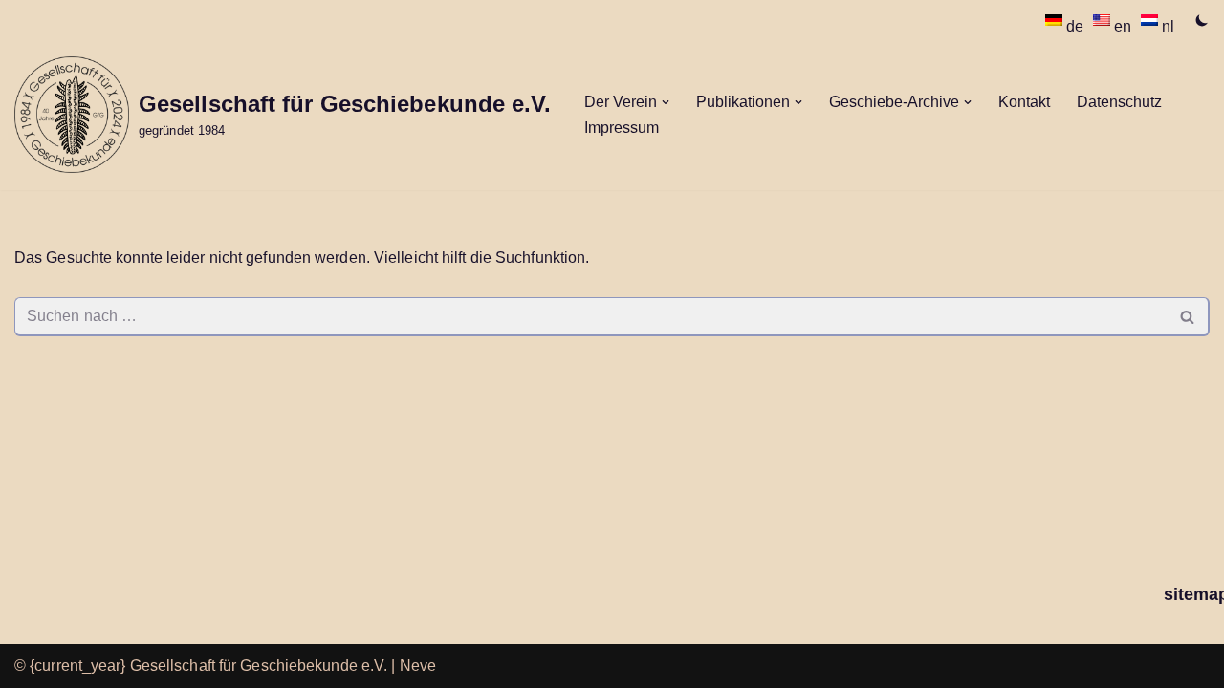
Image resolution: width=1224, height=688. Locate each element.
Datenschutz (1119, 102)
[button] (665, 102)
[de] (1055, 20)
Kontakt (1024, 102)
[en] (1103, 20)
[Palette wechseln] (1202, 20)
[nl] (1151, 20)
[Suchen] (1188, 316)
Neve (418, 665)
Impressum (621, 127)
